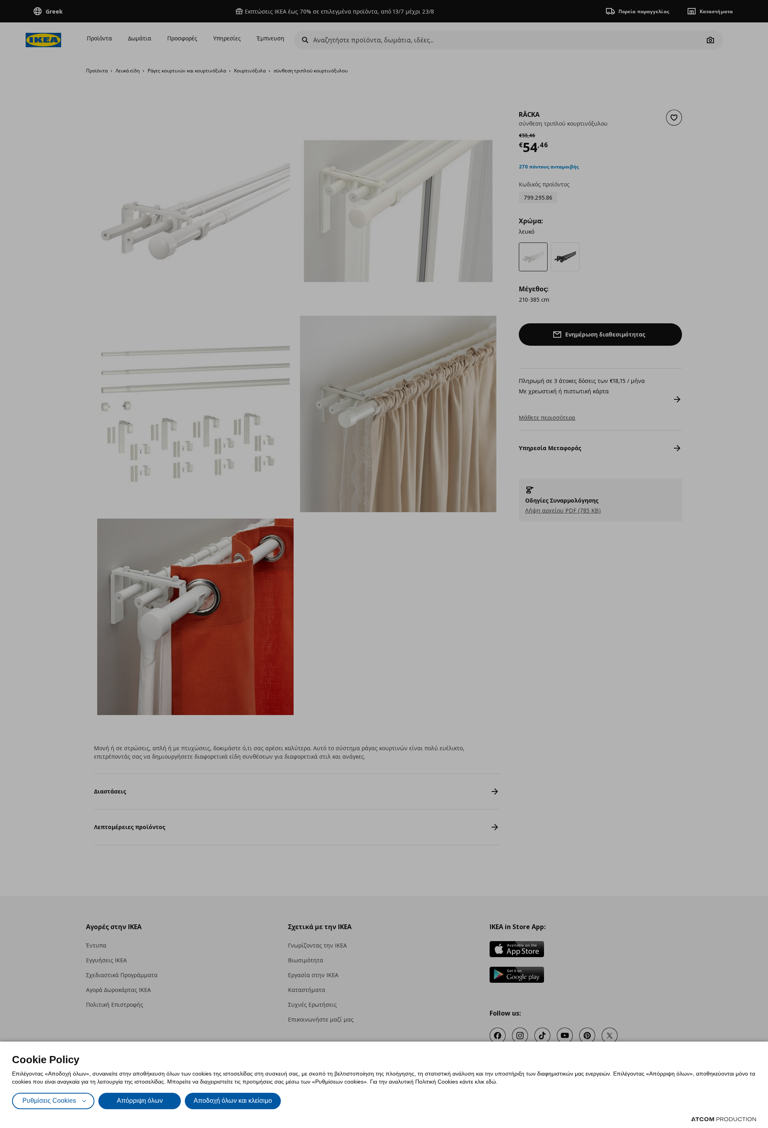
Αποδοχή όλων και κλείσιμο (233, 1100)
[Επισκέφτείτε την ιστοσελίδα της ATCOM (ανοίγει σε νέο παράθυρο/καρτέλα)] (723, 1119)
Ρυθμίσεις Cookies (49, 1100)
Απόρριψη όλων (140, 1100)
